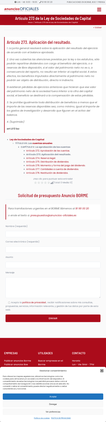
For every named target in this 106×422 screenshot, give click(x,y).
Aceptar (53, 396)
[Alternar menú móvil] (99, 9)
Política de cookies (42, 418)
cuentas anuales (42, 143)
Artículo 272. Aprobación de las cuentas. (48, 150)
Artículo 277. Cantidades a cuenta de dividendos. (52, 169)
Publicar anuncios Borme (17, 360)
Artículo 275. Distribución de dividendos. (47, 161)
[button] (101, 370)
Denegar (53, 404)
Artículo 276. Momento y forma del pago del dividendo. (55, 165)
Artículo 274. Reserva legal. (41, 158)
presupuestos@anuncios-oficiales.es (53, 215)
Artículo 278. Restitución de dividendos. (47, 172)
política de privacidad (34, 302)
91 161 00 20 (47, 2)
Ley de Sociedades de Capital (27, 139)
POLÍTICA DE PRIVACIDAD (61, 418)
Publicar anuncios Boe (16, 364)
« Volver (97, 27)
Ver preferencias (53, 412)
